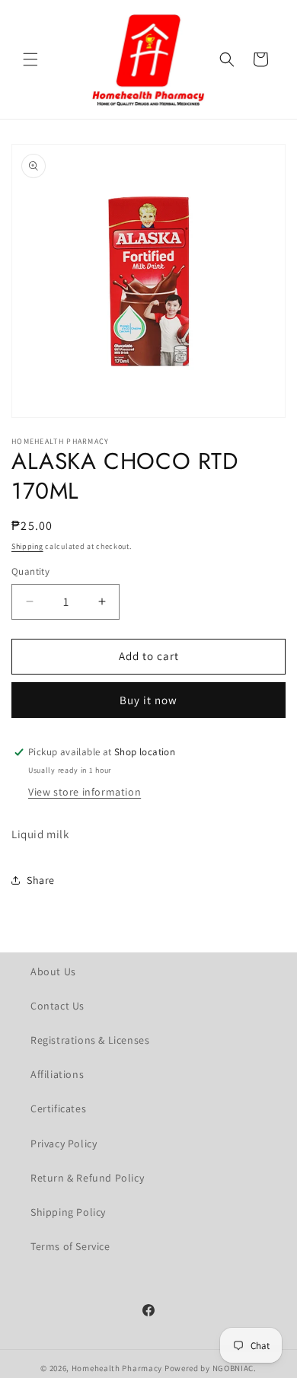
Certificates (58, 1108)
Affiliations (57, 1074)
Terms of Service (70, 1246)
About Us (53, 971)
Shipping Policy (68, 1212)
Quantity (30, 571)
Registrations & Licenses (89, 1040)
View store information (84, 792)
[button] (30, 59)
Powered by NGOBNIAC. (210, 1368)
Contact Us (57, 1006)
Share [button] (41, 880)
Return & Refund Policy (87, 1178)
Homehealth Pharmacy (117, 1368)
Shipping (27, 546)
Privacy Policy (63, 1143)
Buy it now (148, 700)
